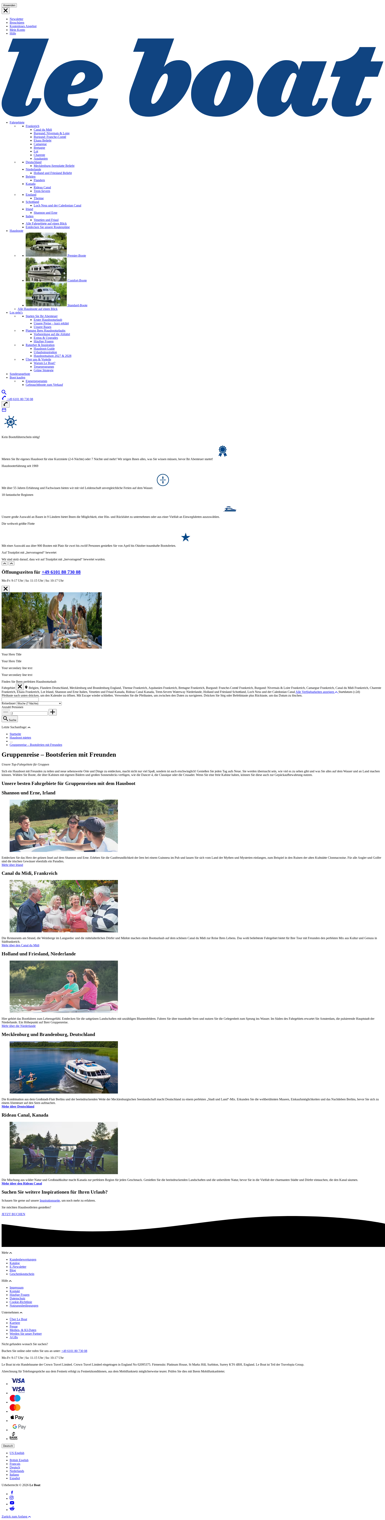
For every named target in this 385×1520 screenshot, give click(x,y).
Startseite (15, 734)
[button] (29, 727)
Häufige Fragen (19, 1294)
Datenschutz (17, 1298)
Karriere (15, 1323)
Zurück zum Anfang (15, 1516)
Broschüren (17, 22)
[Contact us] (4, 411)
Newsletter (16, 19)
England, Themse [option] (121, 688)
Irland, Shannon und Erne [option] (62, 692)
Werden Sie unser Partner (26, 1333)
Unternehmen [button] (11, 1312)
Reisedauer (9, 703)
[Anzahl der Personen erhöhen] (53, 712)
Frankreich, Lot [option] (35, 692)
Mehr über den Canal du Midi (20, 945)
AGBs (14, 1337)
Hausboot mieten (20, 737)
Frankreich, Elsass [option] (13, 692)
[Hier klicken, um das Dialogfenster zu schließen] (6, 589)
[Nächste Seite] (11, 563)
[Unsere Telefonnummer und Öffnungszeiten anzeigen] (6, 404)
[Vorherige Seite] (5, 563)
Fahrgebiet (8, 688)
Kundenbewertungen (23, 1259)
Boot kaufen (17, 377)
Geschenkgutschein (22, 1274)
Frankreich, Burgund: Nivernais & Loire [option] (265, 688)
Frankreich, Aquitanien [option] (148, 688)
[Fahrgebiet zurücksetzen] (20, 687)
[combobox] (20, 699)
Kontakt (15, 1291)
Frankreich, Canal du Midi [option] (337, 688)
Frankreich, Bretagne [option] (177, 688)
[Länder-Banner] (6, 10)
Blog (13, 1270)
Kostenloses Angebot (23, 26)
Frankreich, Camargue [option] (305, 688)
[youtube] (12, 1504)
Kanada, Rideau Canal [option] (129, 692)
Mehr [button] (5, 1252)
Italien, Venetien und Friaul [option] (96, 692)
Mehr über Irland (12, 865)
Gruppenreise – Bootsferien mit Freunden (36, 744)
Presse (14, 1326)
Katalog (15, 1263)
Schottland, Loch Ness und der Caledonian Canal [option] (264, 692)
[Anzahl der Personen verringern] (6, 712)
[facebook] (12, 1494)
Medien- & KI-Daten (23, 1330)
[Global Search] (4, 393)
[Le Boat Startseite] (192, 115)
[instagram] (11, 1498)
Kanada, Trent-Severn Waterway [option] (165, 692)
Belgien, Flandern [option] (40, 688)
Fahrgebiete (17, 122)
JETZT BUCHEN (13, 1214)
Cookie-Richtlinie (21, 1302)
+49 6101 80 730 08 (61, 572)
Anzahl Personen (12, 707)
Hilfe (13, 33)
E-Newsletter (18, 1266)
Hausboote (16, 230)
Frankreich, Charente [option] (368, 688)
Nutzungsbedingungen (24, 1305)
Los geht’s (16, 312)
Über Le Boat (18, 1319)
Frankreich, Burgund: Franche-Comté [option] (215, 688)
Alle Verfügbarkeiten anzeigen (315, 692)
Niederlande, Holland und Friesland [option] (209, 692)
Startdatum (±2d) (349, 692)
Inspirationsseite (50, 1200)
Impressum (16, 1287)
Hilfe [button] (5, 1280)
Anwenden (9, 5)
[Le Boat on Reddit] (12, 1509)
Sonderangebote (20, 374)
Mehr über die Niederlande (19, 1026)
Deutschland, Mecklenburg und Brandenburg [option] (81, 688)
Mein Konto (17, 29)
